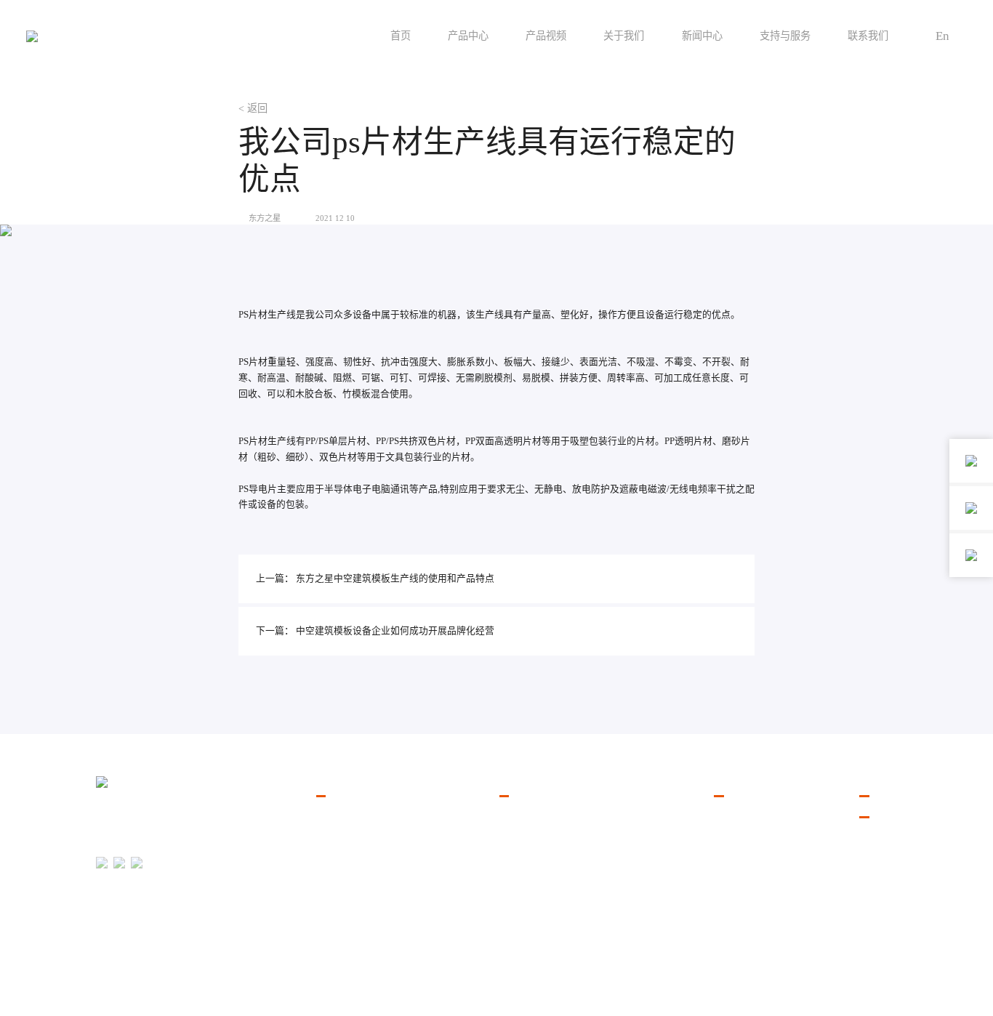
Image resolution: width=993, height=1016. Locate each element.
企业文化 (733, 836)
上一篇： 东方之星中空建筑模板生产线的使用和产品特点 (375, 578)
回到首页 (112, 997)
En (942, 36)
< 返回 (253, 108)
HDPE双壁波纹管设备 (544, 908)
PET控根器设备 (531, 926)
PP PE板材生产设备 (539, 854)
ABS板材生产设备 (536, 889)
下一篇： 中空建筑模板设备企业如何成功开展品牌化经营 (375, 631)
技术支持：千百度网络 (860, 989)
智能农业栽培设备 (354, 854)
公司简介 (733, 818)
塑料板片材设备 (349, 818)
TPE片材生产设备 (536, 872)
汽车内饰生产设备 (354, 836)
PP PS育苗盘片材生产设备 (553, 818)
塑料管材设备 (344, 872)
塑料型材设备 (344, 889)
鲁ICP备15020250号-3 (863, 968)
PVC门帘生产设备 (536, 836)
